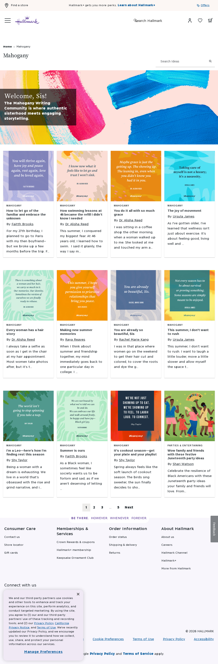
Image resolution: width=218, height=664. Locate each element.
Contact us (12, 537)
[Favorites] (200, 20)
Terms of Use (143, 639)
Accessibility (204, 639)
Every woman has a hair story (25, 332)
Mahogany (14, 206)
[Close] (78, 594)
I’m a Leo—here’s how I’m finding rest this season (26, 452)
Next (129, 507)
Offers (205, 5)
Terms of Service (138, 653)
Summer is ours (72, 450)
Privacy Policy (174, 639)
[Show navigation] (8, 20)
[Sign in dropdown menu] (190, 20)
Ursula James (183, 216)
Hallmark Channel (174, 553)
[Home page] (27, 20)
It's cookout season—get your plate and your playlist (135, 452)
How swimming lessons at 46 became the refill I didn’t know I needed (81, 214)
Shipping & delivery (123, 545)
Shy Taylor (19, 460)
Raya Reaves (75, 339)
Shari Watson (183, 464)
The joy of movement (184, 210)
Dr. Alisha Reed (77, 224)
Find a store (19, 5)
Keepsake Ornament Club (75, 558)
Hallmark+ (168, 560)
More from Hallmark (176, 568)
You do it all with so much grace (134, 212)
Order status (118, 537)
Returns (114, 553)
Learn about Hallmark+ (136, 5)
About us (167, 537)
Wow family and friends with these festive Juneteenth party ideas (186, 454)
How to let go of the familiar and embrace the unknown (26, 214)
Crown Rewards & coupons (76, 542)
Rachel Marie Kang (134, 339)
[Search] (135, 20)
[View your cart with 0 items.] (210, 20)
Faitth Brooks (22, 224)
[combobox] (156, 21)
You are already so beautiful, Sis (128, 332)
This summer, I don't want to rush (188, 332)
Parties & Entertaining (185, 445)
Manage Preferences (43, 652)
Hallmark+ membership (74, 550)
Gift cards (11, 553)
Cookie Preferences (108, 639)
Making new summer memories (76, 332)
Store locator (13, 545)
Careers (166, 545)
